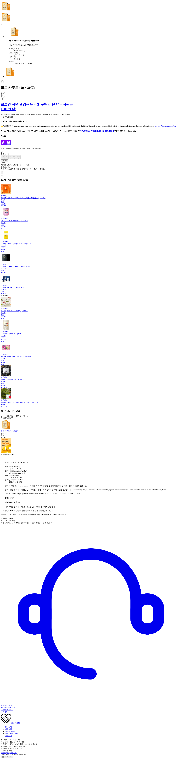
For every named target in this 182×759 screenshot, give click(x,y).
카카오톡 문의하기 (8, 707)
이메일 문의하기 (7, 710)
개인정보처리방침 (12, 733)
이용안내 (8, 736)
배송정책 (8, 729)
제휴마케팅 (15, 723)
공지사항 (4, 712)
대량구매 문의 (10, 731)
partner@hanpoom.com (9, 753)
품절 (2, 82)
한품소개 (8, 727)
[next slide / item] (2, 80)
